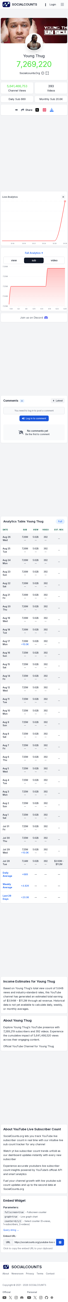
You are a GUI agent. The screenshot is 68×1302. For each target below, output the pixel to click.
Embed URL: (9, 1236)
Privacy (30, 1273)
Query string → (11, 1230)
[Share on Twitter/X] (37, 110)
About (6, 1273)
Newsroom (17, 1273)
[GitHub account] (46, 1297)
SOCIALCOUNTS (37, 1285)
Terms (40, 1273)
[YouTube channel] (4, 1297)
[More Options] (45, 4)
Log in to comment (36, 418)
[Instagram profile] (16, 1297)
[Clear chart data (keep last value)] (63, 197)
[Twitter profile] (10, 1297)
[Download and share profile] (52, 110)
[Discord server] (21, 1297)
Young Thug (34, 56)
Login (52, 4)
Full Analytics (32, 252)
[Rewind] (16, 110)
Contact (50, 1273)
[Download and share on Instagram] (44, 110)
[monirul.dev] (52, 1297)
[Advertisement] (34, 152)
